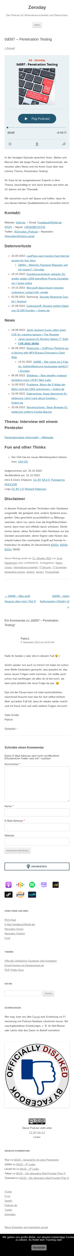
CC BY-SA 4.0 (37, 1132)
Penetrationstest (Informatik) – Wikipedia (29, 437)
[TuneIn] (34, 895)
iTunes (8, 1191)
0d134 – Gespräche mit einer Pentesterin (36, 1159)
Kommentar (12, 764)
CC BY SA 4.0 (41, 479)
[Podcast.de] (22, 895)
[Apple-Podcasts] (10, 885)
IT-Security (45, 567)
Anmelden (10, 1214)
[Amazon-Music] (46, 885)
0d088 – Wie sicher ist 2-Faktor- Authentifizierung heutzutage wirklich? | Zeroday (43, 366)
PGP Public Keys (14, 970)
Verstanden (39, 1247)
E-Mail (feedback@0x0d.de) (20, 924)
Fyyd (7, 938)
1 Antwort (10, 48)
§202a (54, 544)
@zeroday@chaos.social (19, 236)
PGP (8, 227)
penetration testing (15, 572)
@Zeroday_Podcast (26, 231)
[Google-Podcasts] (22, 885)
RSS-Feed (10, 920)
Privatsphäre (52, 572)
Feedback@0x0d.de (49, 222)
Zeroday (37, 7)
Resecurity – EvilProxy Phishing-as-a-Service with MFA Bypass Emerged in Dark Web (40, 353)
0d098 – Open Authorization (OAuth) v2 (54, 601)
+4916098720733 (34, 227)
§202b (64, 544)
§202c (8, 549)
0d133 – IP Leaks (25, 1164)
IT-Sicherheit (59, 567)
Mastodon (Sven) (14, 929)
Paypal (36, 1016)
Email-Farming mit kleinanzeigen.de (24, 965)
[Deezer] (57, 885)
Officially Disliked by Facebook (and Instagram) (31, 960)
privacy (40, 572)
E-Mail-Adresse (15, 820)
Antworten (10, 728)
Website (9, 835)
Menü (37, 25)
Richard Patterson (35, 488)
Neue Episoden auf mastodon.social (26, 1227)
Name (9, 806)
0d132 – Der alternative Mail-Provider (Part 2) (40, 1173)
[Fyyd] (10, 895)
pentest (30, 572)
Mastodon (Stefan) (15, 933)
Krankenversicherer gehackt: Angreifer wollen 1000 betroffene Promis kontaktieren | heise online (40, 278)
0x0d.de (20, 222)
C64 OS (23, 461)
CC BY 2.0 (17, 488)
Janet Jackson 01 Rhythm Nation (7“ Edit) (43, 339)
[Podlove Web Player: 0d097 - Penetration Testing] (37, 102)
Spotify (8, 1200)
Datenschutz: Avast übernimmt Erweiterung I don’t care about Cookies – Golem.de (39, 398)
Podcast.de (11, 1205)
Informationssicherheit (25, 567)
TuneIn (8, 1209)
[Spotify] (34, 885)
